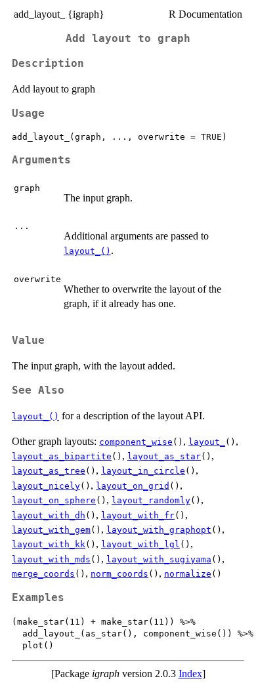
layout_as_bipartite (62, 456)
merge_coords (43, 574)
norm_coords (119, 574)
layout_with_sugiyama (158, 559)
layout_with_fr (138, 515)
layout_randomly (151, 500)
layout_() (87, 251)
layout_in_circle (143, 471)
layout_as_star (164, 456)
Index (190, 673)
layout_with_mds (51, 559)
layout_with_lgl (140, 544)
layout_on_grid (132, 486)
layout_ (206, 442)
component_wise (136, 442)
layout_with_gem (51, 530)
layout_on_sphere (54, 500)
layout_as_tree (48, 471)
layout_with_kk (48, 544)
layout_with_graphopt (158, 530)
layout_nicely (46, 486)
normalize (187, 574)
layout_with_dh (48, 515)
